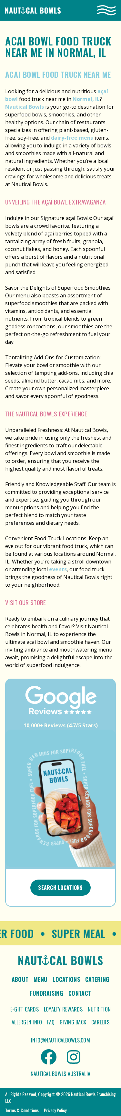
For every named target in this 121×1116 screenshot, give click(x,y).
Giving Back (73, 1022)
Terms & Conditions (22, 1110)
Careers (100, 1022)
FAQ (51, 1022)
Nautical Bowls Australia (60, 1074)
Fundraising (46, 993)
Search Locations (60, 888)
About (20, 979)
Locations (66, 979)
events (58, 569)
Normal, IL (86, 99)
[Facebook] (48, 1057)
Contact (79, 993)
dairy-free (64, 137)
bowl (11, 99)
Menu (40, 979)
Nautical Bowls (24, 106)
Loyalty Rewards (63, 1009)
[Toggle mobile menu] (106, 10)
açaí (102, 91)
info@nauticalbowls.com (60, 1040)
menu (86, 137)
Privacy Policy (55, 1110)
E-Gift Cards (24, 1009)
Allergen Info (27, 1022)
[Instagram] (73, 1057)
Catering (97, 979)
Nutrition (99, 1009)
